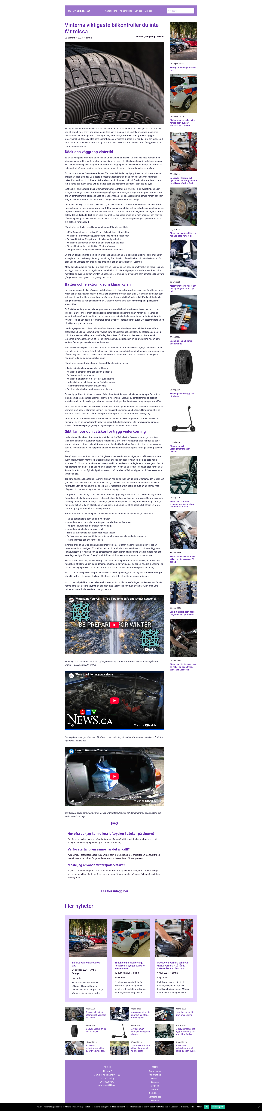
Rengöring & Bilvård (154, 36)
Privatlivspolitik (218, 1107)
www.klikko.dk (110, 1085)
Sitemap (155, 1100)
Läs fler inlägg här (114, 891)
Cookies (155, 1086)
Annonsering (111, 11)
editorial (140, 36)
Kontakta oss (154, 1093)
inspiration (77, 978)
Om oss (138, 11)
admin (89, 37)
